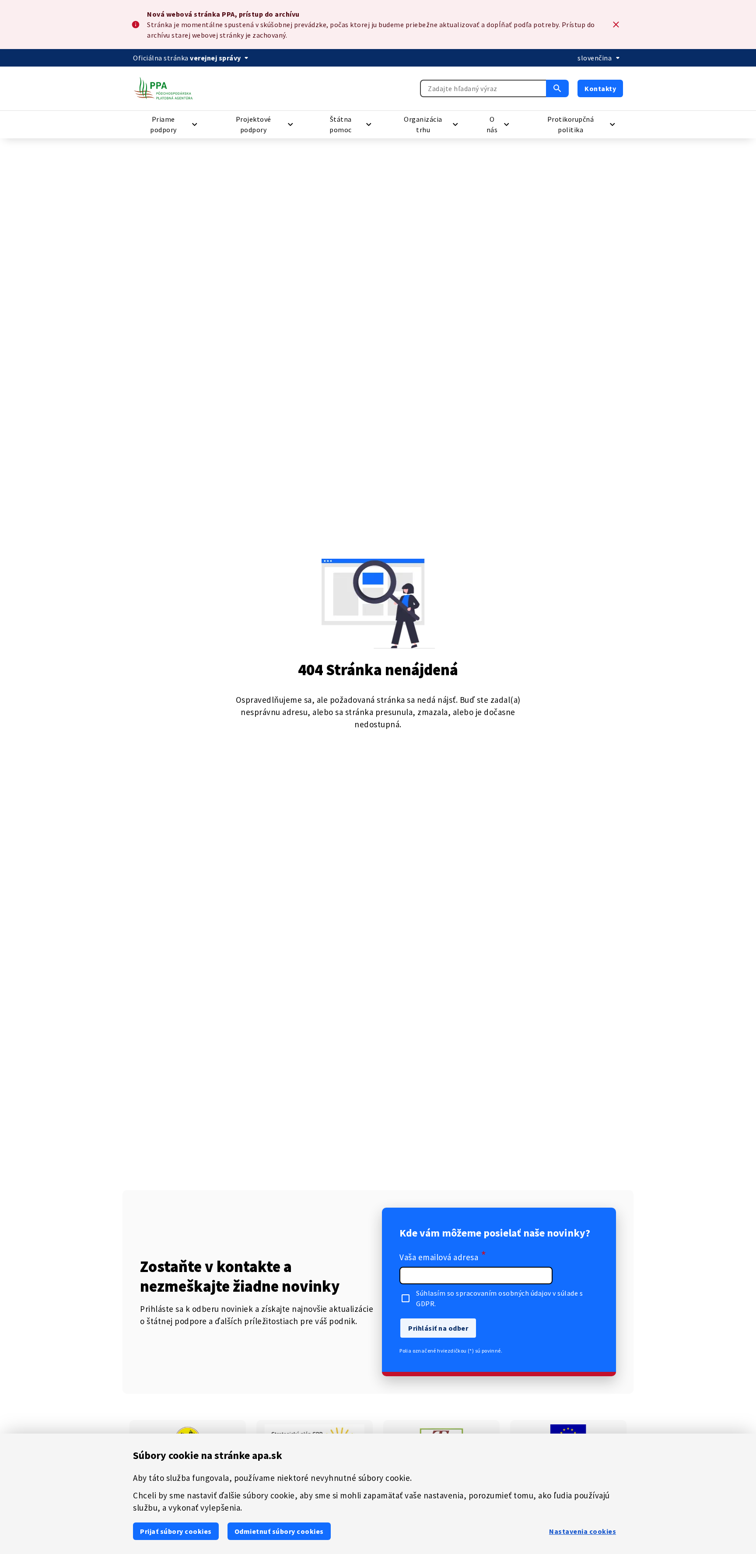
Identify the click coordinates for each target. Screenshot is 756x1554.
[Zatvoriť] (616, 24)
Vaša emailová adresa (442, 1256)
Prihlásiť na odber (438, 1328)
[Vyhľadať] (557, 88)
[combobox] (483, 88)
